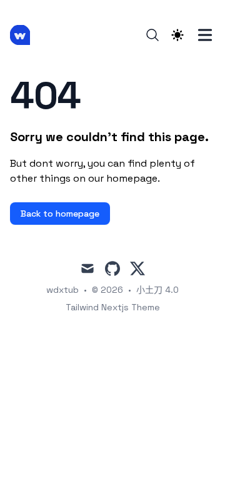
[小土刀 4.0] (24, 35)
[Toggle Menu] (205, 35)
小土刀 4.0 (157, 289)
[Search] (152, 34)
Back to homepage (60, 213)
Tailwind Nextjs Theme (113, 307)
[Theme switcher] (177, 34)
